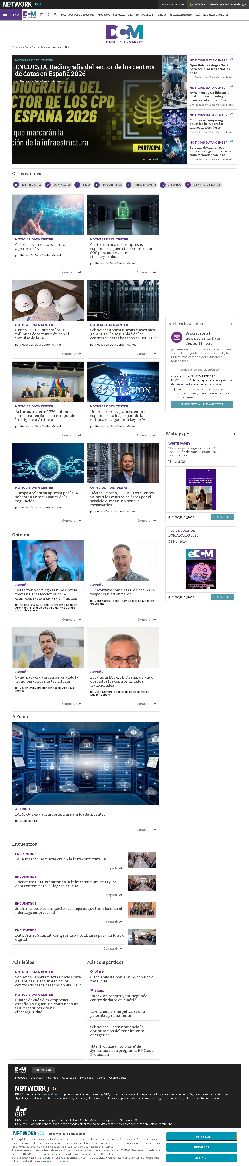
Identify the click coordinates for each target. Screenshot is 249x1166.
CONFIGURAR (202, 1136)
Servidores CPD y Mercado (77, 14)
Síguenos (41, 1069)
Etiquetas (36, 1077)
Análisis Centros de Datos (211, 14)
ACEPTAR (202, 1157)
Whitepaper (178, 434)
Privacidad (86, 1077)
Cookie (101, 1077)
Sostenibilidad (123, 14)
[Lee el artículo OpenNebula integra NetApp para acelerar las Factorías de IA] (199, 68)
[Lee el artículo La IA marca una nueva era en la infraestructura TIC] (85, 860)
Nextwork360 (50, 1094)
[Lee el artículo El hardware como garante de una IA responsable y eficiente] (123, 582)
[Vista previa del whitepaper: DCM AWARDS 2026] (201, 569)
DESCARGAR (222, 517)
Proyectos (103, 14)
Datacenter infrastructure (174, 14)
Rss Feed (52, 1077)
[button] (11, 14)
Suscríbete (202, 404)
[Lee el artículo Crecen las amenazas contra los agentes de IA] (48, 236)
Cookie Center (118, 1077)
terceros (187, 397)
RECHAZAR (202, 1147)
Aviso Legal (69, 1077)
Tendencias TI (145, 14)
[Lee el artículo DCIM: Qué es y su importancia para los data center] (85, 778)
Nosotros (21, 1077)
